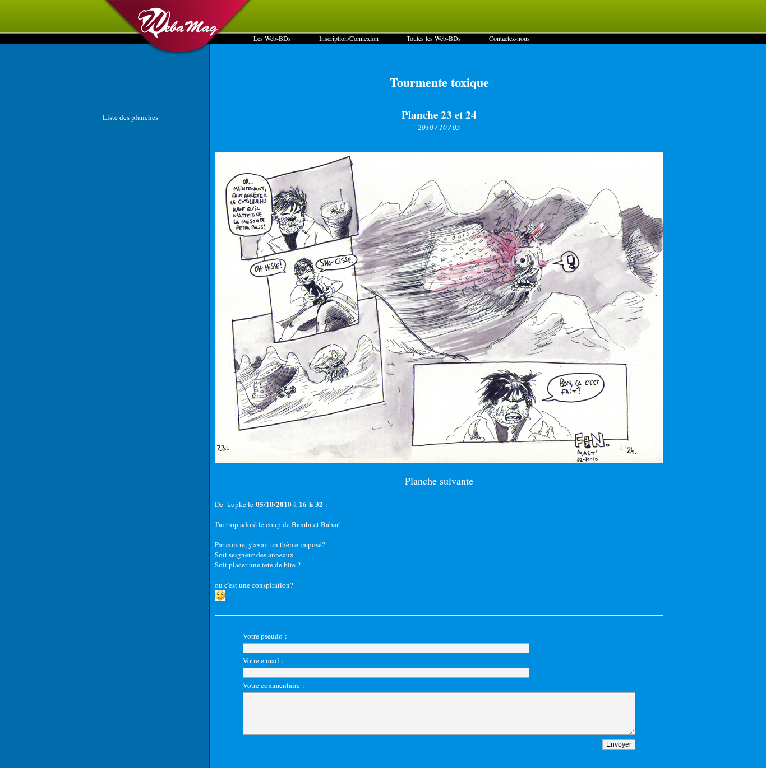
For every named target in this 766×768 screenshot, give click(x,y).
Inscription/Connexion (349, 38)
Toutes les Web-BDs (434, 38)
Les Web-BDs (272, 38)
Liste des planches (130, 117)
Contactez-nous (509, 38)
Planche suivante (439, 480)
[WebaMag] (178, 53)
